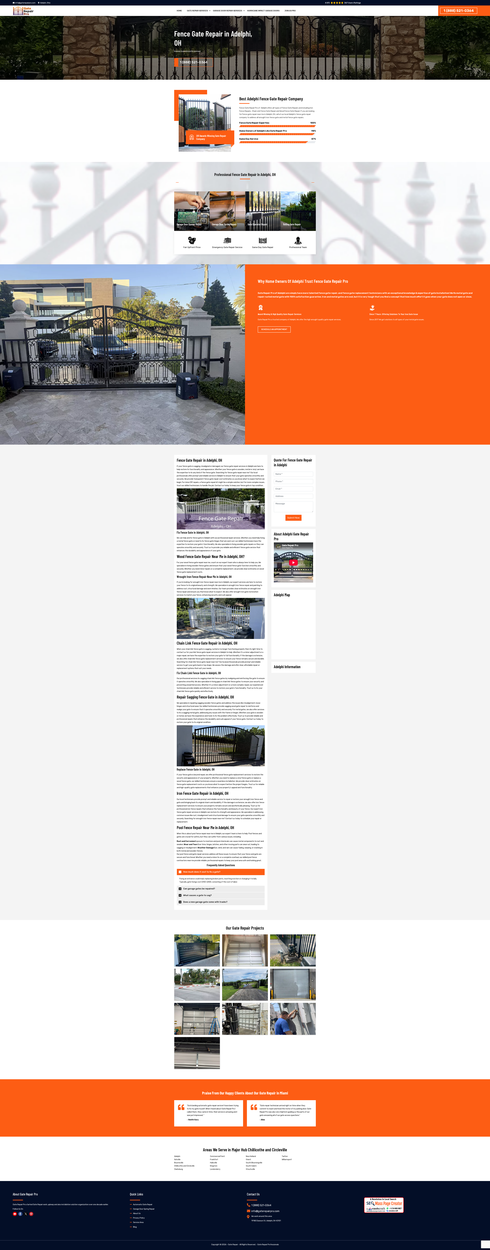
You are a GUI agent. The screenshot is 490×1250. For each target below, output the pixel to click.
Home (179, 11)
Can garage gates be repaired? (199, 888)
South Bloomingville (254, 1163)
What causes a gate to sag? (197, 895)
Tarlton (285, 1156)
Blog (135, 1227)
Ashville (177, 1159)
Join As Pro (290, 11)
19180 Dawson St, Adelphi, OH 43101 (266, 1221)
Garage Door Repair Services (227, 11)
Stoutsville (250, 1169)
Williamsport (287, 1159)
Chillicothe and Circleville (184, 1166)
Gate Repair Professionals (268, 1244)
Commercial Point (217, 1156)
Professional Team (298, 247)
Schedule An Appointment (274, 329)
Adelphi (177, 1156)
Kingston (213, 1166)
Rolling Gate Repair (256, 224)
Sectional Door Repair (293, 224)
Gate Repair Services (197, 11)
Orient (248, 1159)
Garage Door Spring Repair (189, 224)
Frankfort (214, 1159)
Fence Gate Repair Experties (277, 123)
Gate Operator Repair (222, 224)
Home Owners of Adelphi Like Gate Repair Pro (277, 131)
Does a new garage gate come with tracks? (205, 902)
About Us (137, 1213)
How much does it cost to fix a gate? (201, 872)
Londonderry (215, 1169)
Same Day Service (277, 139)
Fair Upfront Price (191, 247)
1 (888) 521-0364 (459, 11)
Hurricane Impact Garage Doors (263, 11)
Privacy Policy (139, 1218)
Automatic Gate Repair (142, 1204)
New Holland (251, 1156)
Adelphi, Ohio (45, 3)
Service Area (138, 1222)
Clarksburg (178, 1169)
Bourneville (178, 1163)
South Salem (251, 1166)
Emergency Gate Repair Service (227, 247)
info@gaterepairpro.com (25, 3)
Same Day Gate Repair (262, 247)
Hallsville (213, 1163)
